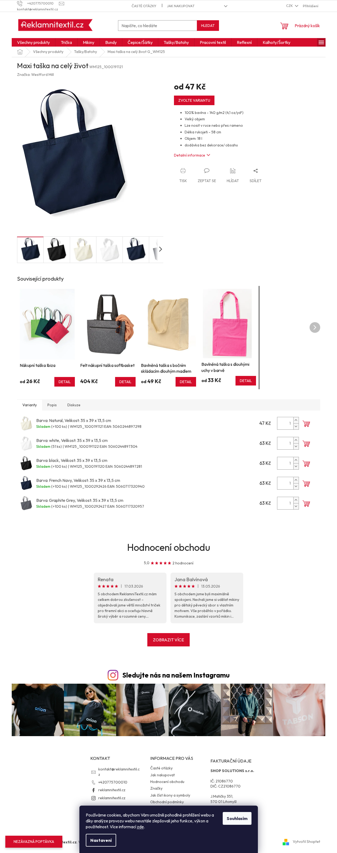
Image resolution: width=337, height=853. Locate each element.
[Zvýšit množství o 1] (296, 420)
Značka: (35, 74)
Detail (65, 381)
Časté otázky (144, 6)
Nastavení (101, 840)
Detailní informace (189, 155)
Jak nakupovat (180, 6)
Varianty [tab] (29, 405)
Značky (156, 788)
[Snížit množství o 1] (296, 426)
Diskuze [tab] (73, 405)
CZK (290, 5)
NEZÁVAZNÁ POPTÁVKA (34, 841)
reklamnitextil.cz (111, 790)
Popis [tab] (52, 405)
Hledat (208, 25)
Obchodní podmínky (167, 801)
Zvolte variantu (194, 100)
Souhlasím (237, 818)
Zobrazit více (168, 639)
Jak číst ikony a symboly (170, 795)
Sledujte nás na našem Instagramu (176, 675)
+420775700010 (112, 782)
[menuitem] (33, 42)
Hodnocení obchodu (168, 547)
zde (140, 826)
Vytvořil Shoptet (306, 841)
